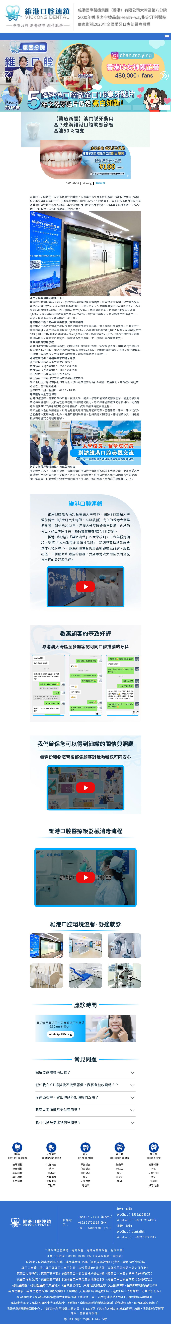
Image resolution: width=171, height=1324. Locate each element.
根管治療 (154, 1185)
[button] (73, 107)
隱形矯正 (85, 1173)
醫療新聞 (100, 183)
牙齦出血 (154, 1173)
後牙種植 (17, 1169)
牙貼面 (51, 1185)
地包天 (85, 1185)
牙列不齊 (85, 1181)
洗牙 (51, 1169)
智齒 (153, 1169)
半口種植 (17, 1177)
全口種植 (17, 1181)
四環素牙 (51, 1177)
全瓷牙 (119, 1164)
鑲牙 (119, 1173)
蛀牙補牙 (154, 1164)
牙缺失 (119, 1169)
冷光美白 (51, 1164)
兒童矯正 (85, 1169)
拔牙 (153, 1177)
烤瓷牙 (119, 1177)
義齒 (119, 1181)
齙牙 (85, 1177)
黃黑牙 (51, 1173)
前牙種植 (17, 1164)
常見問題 (51, 1181)
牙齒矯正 (85, 1164)
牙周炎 (153, 1181)
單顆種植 (17, 1173)
